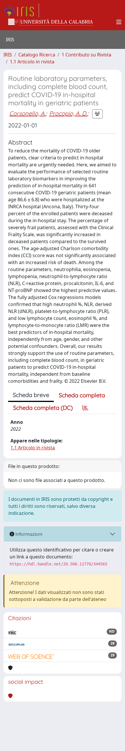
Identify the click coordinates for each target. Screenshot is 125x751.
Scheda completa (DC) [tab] (43, 407)
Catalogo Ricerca (36, 54)
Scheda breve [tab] (31, 394)
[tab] (85, 408)
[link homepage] (21, 10)
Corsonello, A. (27, 113)
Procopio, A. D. (68, 113)
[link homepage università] (50, 22)
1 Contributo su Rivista (86, 54)
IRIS (7, 54)
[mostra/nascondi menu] (119, 22)
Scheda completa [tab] (82, 395)
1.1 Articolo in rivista (32, 61)
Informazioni (28, 534)
